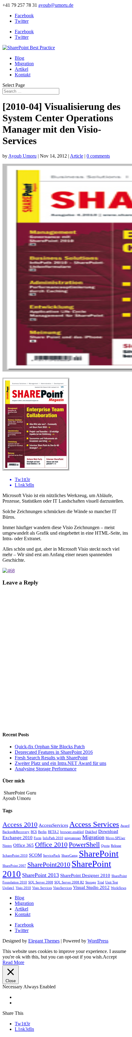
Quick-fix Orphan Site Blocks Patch (50, 746)
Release (116, 845)
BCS (34, 832)
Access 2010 (19, 824)
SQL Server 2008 (40, 882)
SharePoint (98, 853)
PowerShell (84, 844)
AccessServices (53, 825)
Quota (105, 845)
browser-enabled (72, 832)
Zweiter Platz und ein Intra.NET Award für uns (60, 763)
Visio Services (42, 888)
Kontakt (22, 74)
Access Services (94, 824)
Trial (100, 882)
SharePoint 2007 (14, 865)
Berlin (42, 832)
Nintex (7, 845)
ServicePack (51, 855)
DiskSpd (91, 832)
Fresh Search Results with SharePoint (51, 757)
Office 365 (23, 845)
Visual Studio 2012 (91, 887)
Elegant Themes (44, 940)
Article (76, 156)
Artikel (21, 69)
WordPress (97, 940)
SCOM (35, 855)
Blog (19, 58)
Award (125, 825)
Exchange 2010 (17, 837)
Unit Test (111, 882)
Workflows (118, 888)
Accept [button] (110, 956)
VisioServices (62, 888)
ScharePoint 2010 (15, 855)
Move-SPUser (115, 838)
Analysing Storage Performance (45, 768)
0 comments (98, 156)
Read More (13, 962)
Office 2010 (51, 844)
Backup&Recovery (15, 832)
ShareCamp (69, 855)
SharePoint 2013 (40, 875)
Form (37, 838)
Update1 (8, 888)
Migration (24, 63)
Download (108, 831)
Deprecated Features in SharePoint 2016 (54, 752)
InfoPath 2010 (53, 838)
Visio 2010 (23, 888)
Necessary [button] (12, 986)
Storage (90, 882)
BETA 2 (53, 832)
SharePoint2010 (48, 864)
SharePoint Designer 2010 (85, 875)
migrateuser (72, 838)
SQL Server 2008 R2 (69, 882)
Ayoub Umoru (22, 156)
